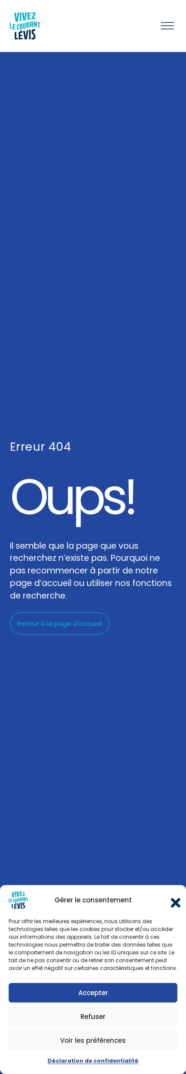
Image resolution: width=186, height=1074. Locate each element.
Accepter (93, 992)
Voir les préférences (93, 1040)
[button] (173, 900)
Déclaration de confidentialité (93, 1060)
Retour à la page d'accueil (59, 623)
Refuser (93, 1016)
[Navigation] (167, 26)
